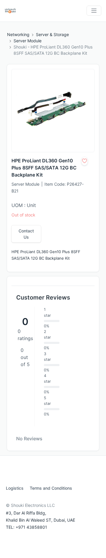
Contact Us (26, 234)
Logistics (15, 488)
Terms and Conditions (51, 488)
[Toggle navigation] (94, 11)
